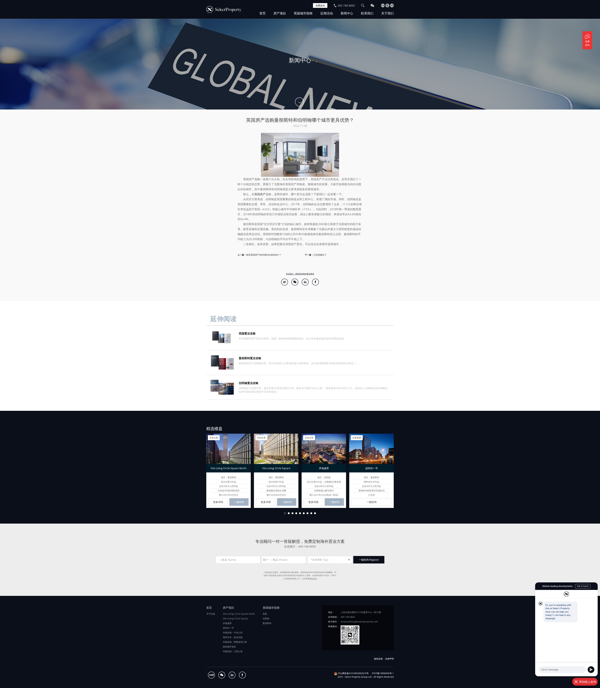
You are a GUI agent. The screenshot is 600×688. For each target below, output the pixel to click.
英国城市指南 (303, 13)
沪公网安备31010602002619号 (353, 673)
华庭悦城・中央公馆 (232, 632)
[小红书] (211, 675)
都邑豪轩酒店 (229, 646)
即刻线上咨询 (587, 682)
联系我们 (367, 13)
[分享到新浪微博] (284, 282)
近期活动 (326, 13)
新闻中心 (347, 13)
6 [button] (304, 513)
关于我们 (387, 13)
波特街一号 (228, 627)
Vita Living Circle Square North (239, 613)
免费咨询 (320, 5)
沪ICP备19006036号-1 (383, 673)
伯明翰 (266, 618)
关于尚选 (210, 613)
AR (391, 5)
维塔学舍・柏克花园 (232, 637)
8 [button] (311, 513)
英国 (265, 613)
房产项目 (279, 13)
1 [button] (285, 513)
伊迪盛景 (227, 623)
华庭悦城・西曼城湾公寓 (235, 641)
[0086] (265, 559)
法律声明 (389, 658)
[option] (300, 64)
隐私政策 (313, 578)
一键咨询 (239, 502)
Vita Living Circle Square (235, 618)
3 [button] (292, 513)
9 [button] (315, 513)
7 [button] (307, 513)
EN (383, 5)
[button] (199, 470)
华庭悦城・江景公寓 (232, 651)
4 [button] (296, 513)
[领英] (305, 282)
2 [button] (289, 513)
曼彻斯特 (267, 623)
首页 (262, 13)
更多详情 (218, 502)
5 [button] (300, 513)
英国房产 (260, 194)
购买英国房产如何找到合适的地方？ (263, 254)
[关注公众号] (294, 282)
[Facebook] (315, 282)
